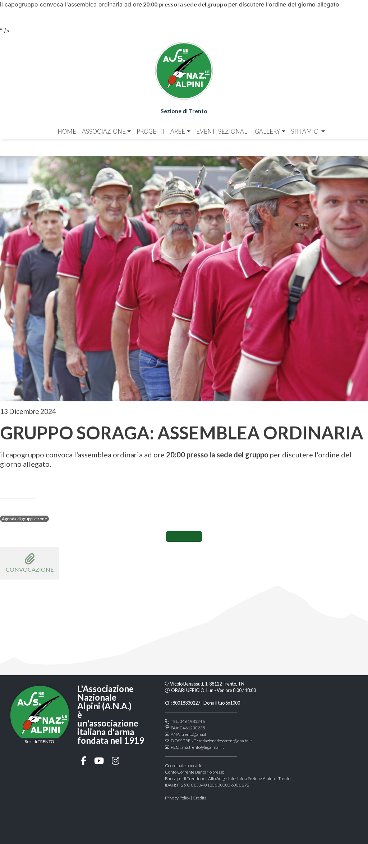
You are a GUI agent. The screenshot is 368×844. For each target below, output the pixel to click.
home (67, 131)
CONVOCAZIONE (30, 569)
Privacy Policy (177, 798)
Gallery (267, 131)
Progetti (151, 131)
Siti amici (305, 131)
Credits (199, 798)
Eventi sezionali (222, 131)
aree (177, 131)
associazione (104, 131)
